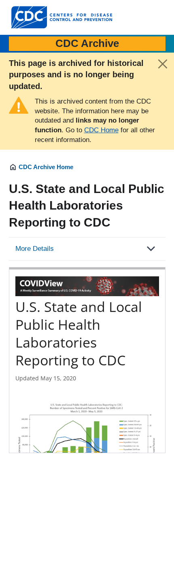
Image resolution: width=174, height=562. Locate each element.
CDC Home (101, 130)
